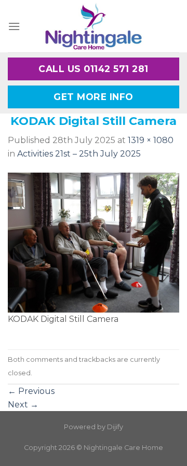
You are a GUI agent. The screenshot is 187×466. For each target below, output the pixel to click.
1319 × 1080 (150, 140)
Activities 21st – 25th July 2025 (79, 154)
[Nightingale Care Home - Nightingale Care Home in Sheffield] (93, 26)
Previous (31, 391)
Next (23, 404)
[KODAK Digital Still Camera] (93, 242)
